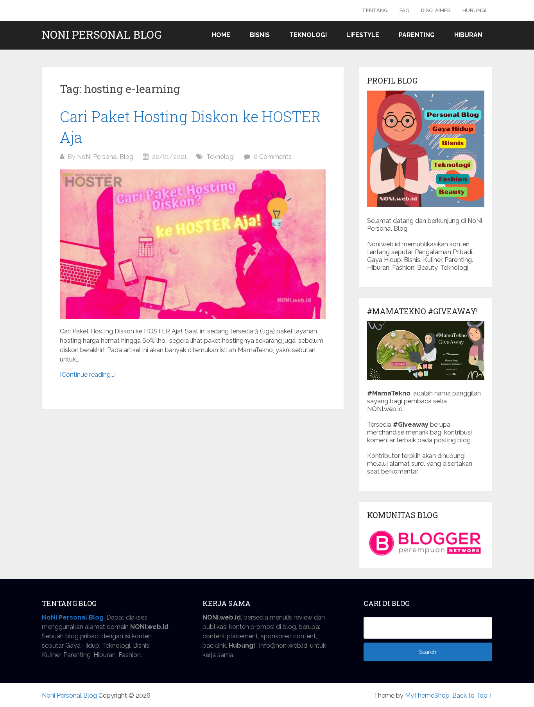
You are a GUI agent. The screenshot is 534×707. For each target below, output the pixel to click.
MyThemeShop (427, 695)
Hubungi (474, 10)
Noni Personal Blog (101, 34)
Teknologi (308, 35)
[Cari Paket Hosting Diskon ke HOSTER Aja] (193, 244)
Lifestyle (362, 35)
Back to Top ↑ (472, 695)
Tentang (375, 10)
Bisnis (260, 35)
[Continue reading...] (88, 374)
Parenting (417, 35)
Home (221, 35)
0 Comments (273, 156)
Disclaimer (436, 10)
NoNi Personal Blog (105, 156)
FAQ (404, 10)
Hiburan (468, 35)
